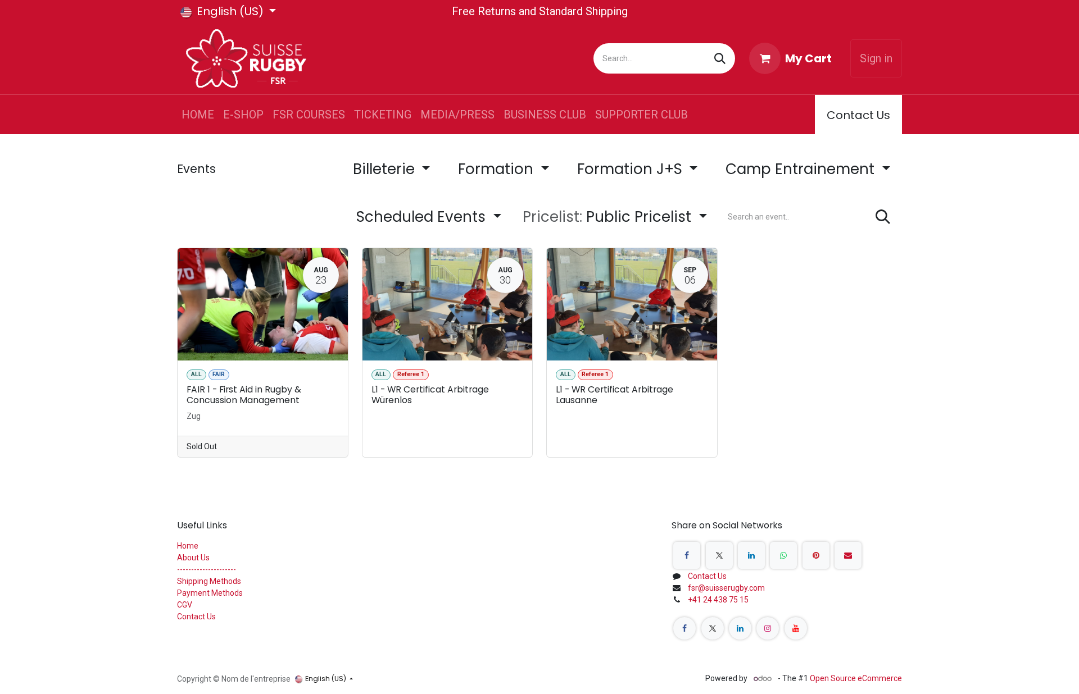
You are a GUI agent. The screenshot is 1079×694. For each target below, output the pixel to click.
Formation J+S (631, 169)
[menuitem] (198, 114)
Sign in (876, 58)
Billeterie (386, 169)
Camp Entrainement (802, 169)
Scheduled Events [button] (422, 217)
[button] (615, 217)
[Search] (720, 58)
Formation (497, 169)
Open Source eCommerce (856, 678)
